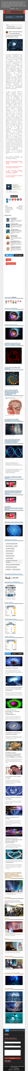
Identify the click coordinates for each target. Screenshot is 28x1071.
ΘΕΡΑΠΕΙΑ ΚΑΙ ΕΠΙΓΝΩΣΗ (11, 668)
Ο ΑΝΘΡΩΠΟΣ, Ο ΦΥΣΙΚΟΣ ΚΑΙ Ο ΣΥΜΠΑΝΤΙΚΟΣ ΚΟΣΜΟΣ (13, 733)
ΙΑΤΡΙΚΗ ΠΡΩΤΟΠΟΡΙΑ (10, 26)
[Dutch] (18, 301)
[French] (9, 301)
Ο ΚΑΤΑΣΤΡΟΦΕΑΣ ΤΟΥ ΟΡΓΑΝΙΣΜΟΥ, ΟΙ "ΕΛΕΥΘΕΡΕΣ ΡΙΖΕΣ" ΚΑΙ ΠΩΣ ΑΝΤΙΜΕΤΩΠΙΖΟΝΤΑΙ (12, 712)
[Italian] (16, 301)
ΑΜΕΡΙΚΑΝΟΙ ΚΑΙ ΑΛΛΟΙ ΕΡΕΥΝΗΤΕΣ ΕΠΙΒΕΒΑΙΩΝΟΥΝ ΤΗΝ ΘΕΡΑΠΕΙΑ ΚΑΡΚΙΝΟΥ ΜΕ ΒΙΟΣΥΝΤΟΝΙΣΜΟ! (13, 840)
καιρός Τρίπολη (11, 640)
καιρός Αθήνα (10, 606)
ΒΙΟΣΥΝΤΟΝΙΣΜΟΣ (9, 546)
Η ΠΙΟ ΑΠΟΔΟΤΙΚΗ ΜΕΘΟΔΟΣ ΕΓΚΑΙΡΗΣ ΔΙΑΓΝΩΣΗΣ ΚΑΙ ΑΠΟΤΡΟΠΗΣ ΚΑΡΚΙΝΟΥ (14, 171)
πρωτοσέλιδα (8, 598)
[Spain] (14, 301)
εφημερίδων (14, 598)
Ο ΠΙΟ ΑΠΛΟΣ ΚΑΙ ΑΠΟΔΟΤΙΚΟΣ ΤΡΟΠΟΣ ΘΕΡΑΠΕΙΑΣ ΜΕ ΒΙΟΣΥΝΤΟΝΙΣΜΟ (14, 1010)
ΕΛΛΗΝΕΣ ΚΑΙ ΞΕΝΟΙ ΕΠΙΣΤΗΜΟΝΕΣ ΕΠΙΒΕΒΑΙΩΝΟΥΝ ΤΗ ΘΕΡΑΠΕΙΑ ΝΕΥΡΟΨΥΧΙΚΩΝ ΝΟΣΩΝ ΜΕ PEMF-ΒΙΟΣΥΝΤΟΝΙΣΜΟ (13, 755)
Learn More (12, 8)
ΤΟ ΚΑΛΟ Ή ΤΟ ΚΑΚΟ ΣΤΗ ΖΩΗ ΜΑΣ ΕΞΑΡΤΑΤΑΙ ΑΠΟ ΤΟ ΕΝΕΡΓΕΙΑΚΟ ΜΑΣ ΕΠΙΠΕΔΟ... (13, 689)
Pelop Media (16, 1068)
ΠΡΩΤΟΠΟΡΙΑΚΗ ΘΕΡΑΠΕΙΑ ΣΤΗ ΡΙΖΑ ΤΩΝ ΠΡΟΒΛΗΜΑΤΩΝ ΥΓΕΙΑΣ (14, 999)
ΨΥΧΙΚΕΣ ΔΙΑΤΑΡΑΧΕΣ (16, 569)
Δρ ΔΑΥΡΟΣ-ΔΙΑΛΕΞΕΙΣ (10, 548)
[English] (6, 301)
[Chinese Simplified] (16, 302)
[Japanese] (9, 302)
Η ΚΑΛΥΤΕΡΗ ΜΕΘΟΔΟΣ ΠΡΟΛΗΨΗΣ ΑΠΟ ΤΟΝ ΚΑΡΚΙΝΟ (14, 176)
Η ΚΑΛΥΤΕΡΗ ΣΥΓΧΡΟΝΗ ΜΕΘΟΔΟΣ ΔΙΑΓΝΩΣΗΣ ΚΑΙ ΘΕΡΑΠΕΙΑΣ (14, 167)
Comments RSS (16, 1069)
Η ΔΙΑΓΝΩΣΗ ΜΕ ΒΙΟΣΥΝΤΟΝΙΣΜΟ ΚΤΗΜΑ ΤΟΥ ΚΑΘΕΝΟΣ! (14, 1021)
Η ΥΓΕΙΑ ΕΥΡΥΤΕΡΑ (9, 553)
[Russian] (21, 301)
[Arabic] (14, 302)
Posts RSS (10, 1069)
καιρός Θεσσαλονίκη (10, 623)
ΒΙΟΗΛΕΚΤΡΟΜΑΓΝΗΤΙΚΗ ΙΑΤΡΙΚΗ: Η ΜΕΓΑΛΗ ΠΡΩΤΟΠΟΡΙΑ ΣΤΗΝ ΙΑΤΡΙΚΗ (14, 162)
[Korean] (11, 302)
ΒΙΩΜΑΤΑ (15, 546)
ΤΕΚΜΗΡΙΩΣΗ (8, 569)
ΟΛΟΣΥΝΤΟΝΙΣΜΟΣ (9, 558)
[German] (11, 301)
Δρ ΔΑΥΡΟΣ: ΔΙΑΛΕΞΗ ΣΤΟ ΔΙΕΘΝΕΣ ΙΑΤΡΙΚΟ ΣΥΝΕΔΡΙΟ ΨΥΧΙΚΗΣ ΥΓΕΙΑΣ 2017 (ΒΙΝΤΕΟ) (14, 902)
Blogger (15, 19)
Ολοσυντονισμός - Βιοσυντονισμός (17, 1066)
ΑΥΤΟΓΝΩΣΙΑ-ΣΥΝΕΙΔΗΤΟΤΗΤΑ (11, 543)
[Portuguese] (6, 302)
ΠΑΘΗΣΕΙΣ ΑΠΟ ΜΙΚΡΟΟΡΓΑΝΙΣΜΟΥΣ (13, 564)
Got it (17, 8)
